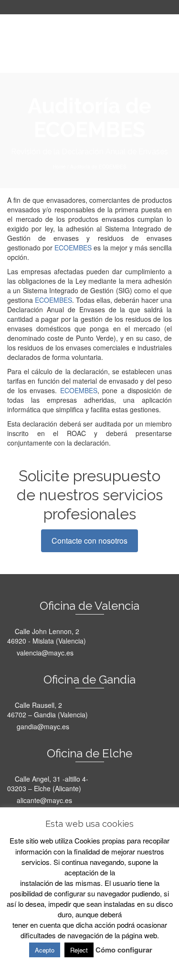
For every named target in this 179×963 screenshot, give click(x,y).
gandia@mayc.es (42, 726)
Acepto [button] (44, 949)
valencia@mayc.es (44, 652)
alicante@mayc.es (43, 800)
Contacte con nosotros (89, 540)
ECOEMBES (73, 247)
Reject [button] (79, 949)
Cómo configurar (123, 949)
